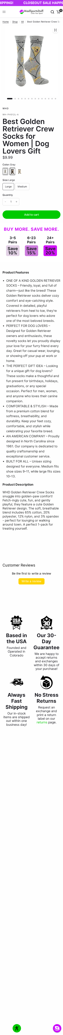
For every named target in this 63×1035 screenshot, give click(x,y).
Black (12, 171)
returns (42, 722)
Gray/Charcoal (19, 171)
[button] (57, 1028)
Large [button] (8, 186)
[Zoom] (55, 30)
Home (6, 21)
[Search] (52, 12)
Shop (15, 21)
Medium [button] (22, 186)
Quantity (8, 194)
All (22, 21)
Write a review (31, 581)
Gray (5, 171)
